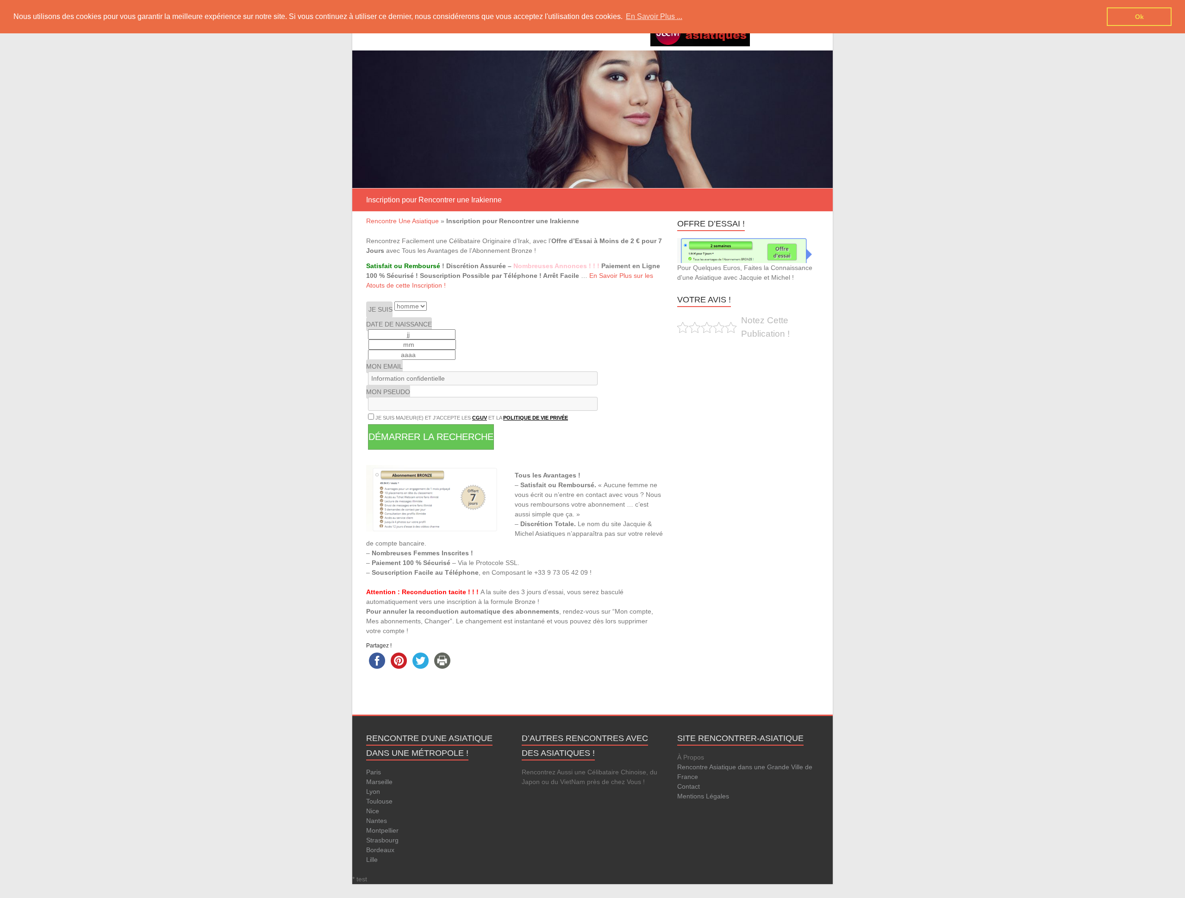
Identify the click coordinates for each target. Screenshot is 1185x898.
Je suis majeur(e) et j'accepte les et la (471, 418)
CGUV (479, 418)
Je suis (380, 309)
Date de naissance (399, 324)
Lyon (373, 791)
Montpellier (382, 830)
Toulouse (379, 801)
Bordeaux (380, 850)
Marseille (379, 781)
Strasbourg (382, 840)
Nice (372, 811)
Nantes (376, 820)
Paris (373, 772)
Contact (688, 786)
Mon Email (384, 366)
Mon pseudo (388, 392)
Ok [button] (1139, 16)
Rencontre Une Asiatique (402, 221)
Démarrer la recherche (430, 437)
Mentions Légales (703, 796)
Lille (372, 859)
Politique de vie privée (535, 418)
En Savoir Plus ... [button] (654, 16)
